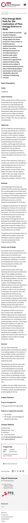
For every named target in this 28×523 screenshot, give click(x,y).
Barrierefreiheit (5, 519)
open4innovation (9, 480)
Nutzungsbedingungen (7, 517)
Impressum (4, 512)
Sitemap (3, 521)
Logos (2, 506)
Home (2, 12)
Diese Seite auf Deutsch (11, 463)
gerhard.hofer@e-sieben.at (14, 437)
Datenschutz (4, 514)
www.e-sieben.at (10, 439)
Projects (6, 12)
